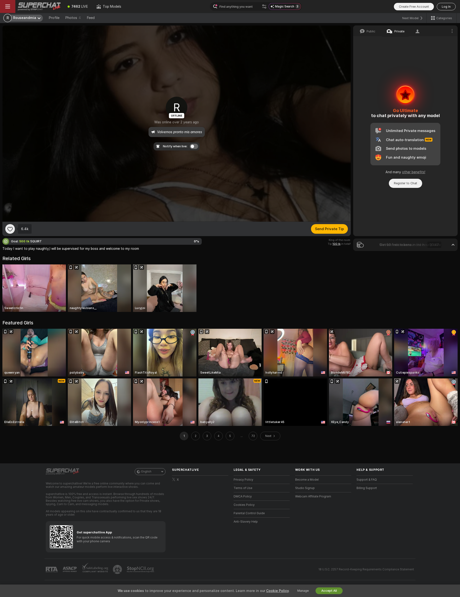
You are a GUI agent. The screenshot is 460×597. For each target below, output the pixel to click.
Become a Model (307, 479)
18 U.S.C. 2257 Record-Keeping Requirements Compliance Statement (366, 569)
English (146, 471)
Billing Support (366, 488)
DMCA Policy (243, 496)
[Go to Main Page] (39, 6)
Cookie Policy (277, 591)
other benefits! (413, 172)
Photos (73, 18)
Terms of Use (243, 488)
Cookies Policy (244, 505)
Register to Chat (405, 183)
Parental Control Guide (249, 513)
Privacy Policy (243, 479)
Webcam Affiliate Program (313, 496)
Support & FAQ (366, 479)
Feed (91, 18)
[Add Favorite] (10, 229)
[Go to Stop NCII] (141, 569)
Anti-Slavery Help (246, 521)
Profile (54, 18)
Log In (446, 6)
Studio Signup (305, 488)
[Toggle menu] (7, 6)
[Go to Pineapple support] (118, 569)
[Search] (264, 6)
